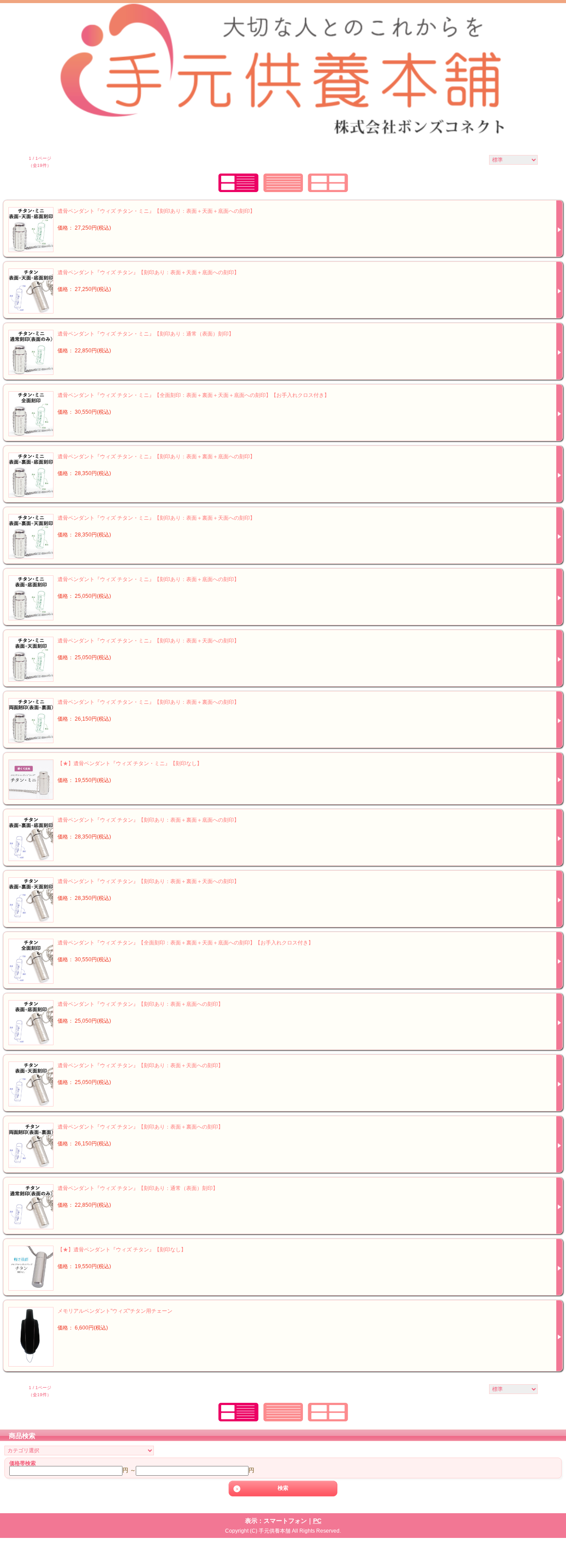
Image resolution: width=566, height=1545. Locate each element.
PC (317, 1520)
